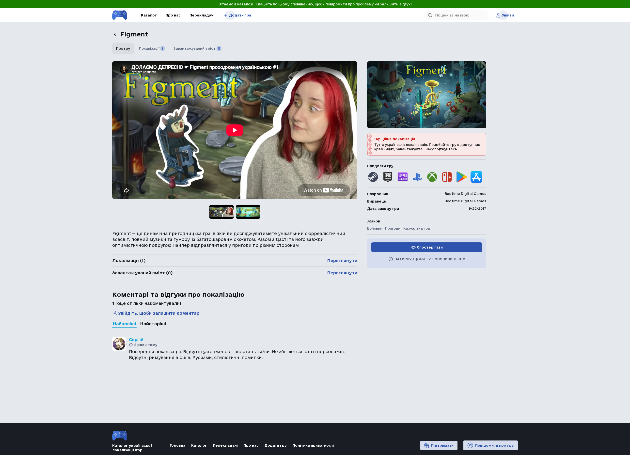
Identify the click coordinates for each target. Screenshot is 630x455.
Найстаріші (153, 323)
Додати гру (240, 15)
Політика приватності (313, 445)
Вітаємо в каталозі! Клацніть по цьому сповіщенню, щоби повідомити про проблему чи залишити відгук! (315, 4)
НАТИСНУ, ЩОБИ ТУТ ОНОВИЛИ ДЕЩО (429, 259)
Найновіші (124, 323)
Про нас (173, 15)
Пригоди (392, 228)
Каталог (149, 15)
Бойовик (374, 228)
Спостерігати (430, 247)
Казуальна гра (416, 228)
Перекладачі (201, 15)
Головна (177, 445)
